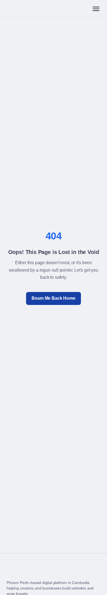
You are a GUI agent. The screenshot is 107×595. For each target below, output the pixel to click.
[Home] (11, 8)
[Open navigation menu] (96, 8)
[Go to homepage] (11, 571)
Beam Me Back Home (53, 298)
